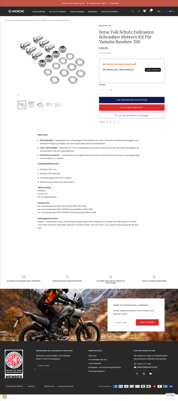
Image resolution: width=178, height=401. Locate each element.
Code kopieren (153, 69)
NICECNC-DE (105, 25)
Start (6, 20)
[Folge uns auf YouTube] (150, 373)
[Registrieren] (35, 369)
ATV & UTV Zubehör (57, 11)
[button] (160, 11)
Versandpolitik (95, 363)
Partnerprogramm (97, 371)
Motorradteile (39, 11)
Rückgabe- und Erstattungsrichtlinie (105, 367)
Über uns (92, 355)
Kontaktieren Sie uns (98, 359)
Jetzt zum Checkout (131, 107)
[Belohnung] (4, 396)
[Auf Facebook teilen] (107, 122)
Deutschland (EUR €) (14, 386)
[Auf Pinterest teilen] (110, 122)
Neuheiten (92, 11)
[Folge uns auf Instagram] (143, 373)
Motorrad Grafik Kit (109, 11)
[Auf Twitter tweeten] (114, 122)
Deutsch (31, 386)
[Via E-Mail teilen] (118, 122)
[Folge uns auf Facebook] (137, 373)
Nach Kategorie (77, 11)
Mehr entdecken (40, 16)
